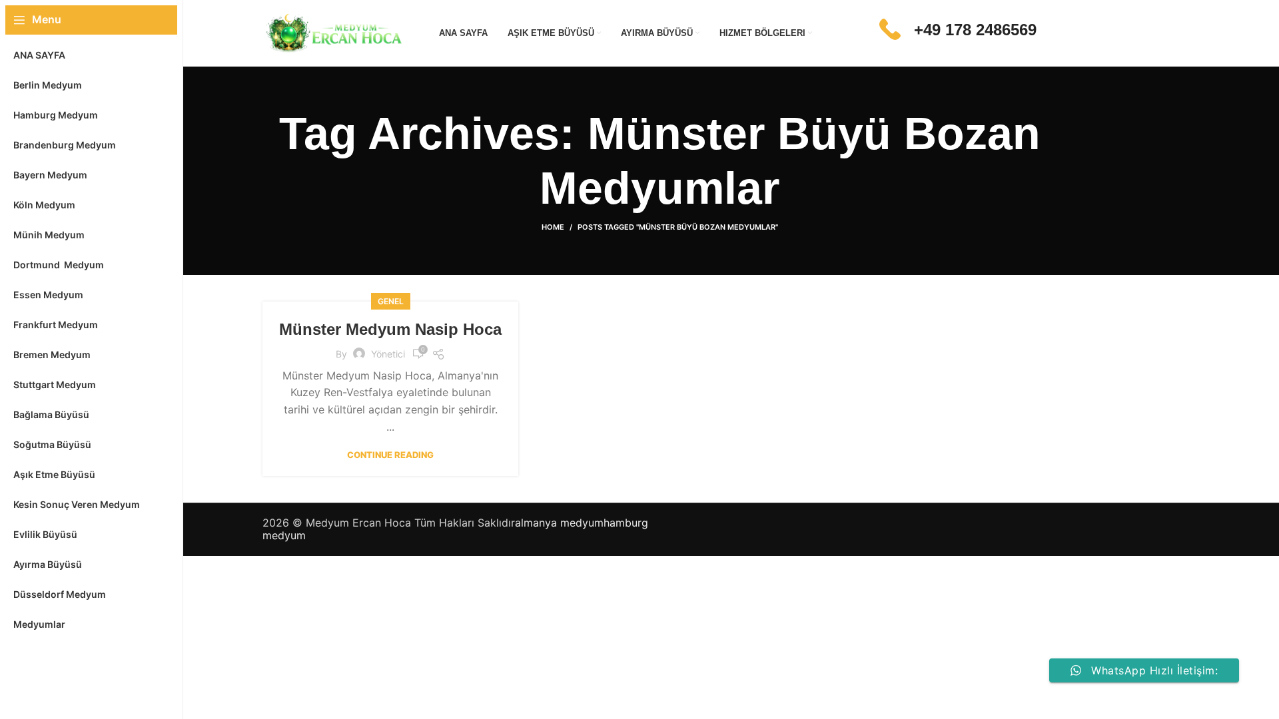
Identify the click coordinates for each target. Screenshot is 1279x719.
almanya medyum (559, 522)
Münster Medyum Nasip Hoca (390, 329)
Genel (391, 301)
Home (553, 227)
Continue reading (390, 455)
